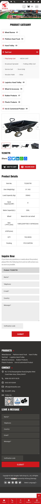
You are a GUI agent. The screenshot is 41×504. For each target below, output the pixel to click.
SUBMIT (20, 464)
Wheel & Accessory (13, 89)
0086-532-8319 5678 (12, 378)
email (4, 502)
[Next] (37, 127)
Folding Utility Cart (29, 64)
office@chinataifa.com (12, 387)
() (32, 6)
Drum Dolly (21, 69)
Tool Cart (21, 52)
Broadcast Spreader (11, 64)
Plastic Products (12, 102)
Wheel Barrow (11, 32)
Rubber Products (12, 95)
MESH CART (24, 58)
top (20, 502)
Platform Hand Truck (14, 39)
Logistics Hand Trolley (14, 82)
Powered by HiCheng (23, 478)
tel (12, 502)
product (28, 502)
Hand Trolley (11, 45)
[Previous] (3, 127)
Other (21, 75)
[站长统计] (14, 478)
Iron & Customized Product (16, 109)
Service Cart (9, 69)
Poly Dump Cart (10, 58)
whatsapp (37, 502)
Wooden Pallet (10, 75)
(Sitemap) (33, 478)
